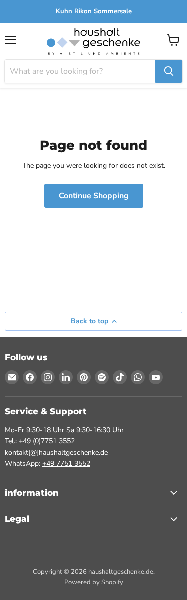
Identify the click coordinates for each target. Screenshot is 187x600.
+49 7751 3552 (66, 463)
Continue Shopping (94, 195)
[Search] (168, 71)
